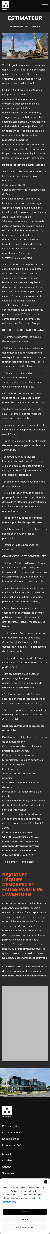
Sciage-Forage (10, 1139)
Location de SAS (11, 1145)
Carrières (7, 1160)
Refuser (25, 1220)
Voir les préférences (25, 1227)
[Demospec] (5, 5)
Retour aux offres (26, 26)
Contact (6, 1167)
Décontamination (12, 1133)
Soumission (8, 1173)
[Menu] (45, 6)
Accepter (25, 1212)
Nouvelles (7, 1154)
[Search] (36, 5)
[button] (45, 1182)
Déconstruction (11, 1126)
